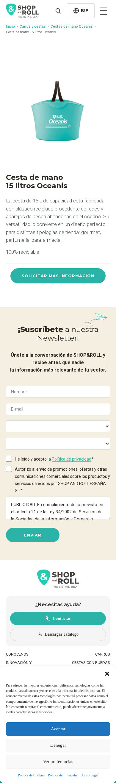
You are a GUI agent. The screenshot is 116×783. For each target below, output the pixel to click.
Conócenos (17, 654)
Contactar (62, 618)
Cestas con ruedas (91, 662)
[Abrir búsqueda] (58, 10)
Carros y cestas (33, 26)
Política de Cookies (31, 775)
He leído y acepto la (54, 459)
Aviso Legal (89, 775)
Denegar (58, 745)
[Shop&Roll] (22, 11)
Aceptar (58, 728)
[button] (107, 674)
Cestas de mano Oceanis (72, 26)
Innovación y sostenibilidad (20, 665)
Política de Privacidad (63, 775)
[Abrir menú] (103, 10)
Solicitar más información (58, 275)
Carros (102, 654)
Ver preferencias (58, 761)
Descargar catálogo (62, 634)
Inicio (10, 26)
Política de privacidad (71, 459)
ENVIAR (32, 535)
